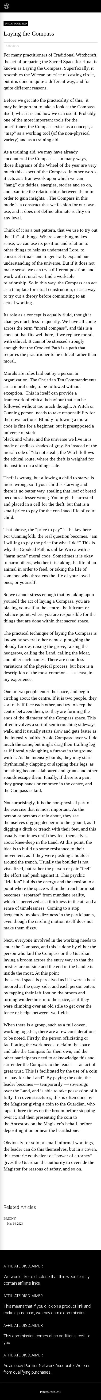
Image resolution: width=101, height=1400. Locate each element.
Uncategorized (16, 23)
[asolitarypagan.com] (7, 8)
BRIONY (10, 1218)
